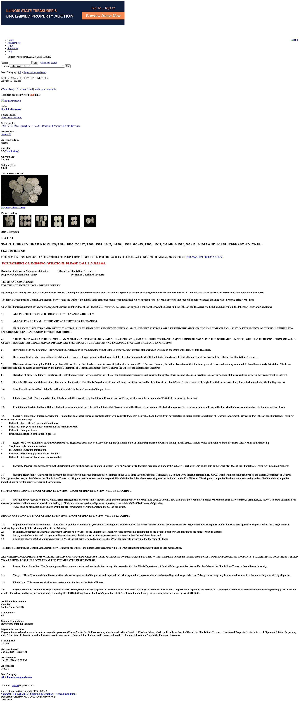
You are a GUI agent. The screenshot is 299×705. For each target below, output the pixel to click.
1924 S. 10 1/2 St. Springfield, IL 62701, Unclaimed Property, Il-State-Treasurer (40, 126)
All (19, 72)
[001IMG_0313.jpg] (9, 226)
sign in (15, 685)
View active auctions (11, 117)
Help (14, 694)
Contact (5, 694)
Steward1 (6, 134)
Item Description (12, 100)
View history (8, 89)
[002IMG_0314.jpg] (25, 226)
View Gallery (18, 207)
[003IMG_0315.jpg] (42, 226)
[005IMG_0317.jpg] (74, 226)
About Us (23, 694)
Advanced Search (48, 62)
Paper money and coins (35, 72)
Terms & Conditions (65, 694)
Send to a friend (25, 89)
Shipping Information (41, 694)
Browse (6, 66)
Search (5, 62)
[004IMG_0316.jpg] (58, 226)
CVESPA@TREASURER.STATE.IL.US (204, 257)
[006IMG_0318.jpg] (90, 226)
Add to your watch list (45, 89)
